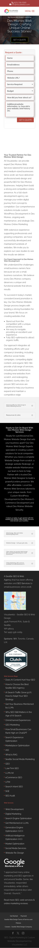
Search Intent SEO (14, 786)
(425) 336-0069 (20, 2)
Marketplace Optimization (17, 745)
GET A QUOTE (19, 39)
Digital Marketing (13, 814)
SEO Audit (10, 795)
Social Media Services (15, 848)
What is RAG (11, 754)
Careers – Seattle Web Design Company (18, 927)
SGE (7, 791)
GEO (7, 764)
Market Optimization (14, 843)
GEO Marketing (12, 725)
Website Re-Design (14, 853)
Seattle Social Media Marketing (20, 759)
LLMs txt (9, 773)
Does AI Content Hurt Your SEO (20, 680)
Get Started (14, 916)
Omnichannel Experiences (18, 720)
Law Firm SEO (12, 768)
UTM (7, 782)
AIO (7, 750)
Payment (24, 916)
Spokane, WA (10, 638)
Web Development (12, 261)
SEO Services (23, 583)
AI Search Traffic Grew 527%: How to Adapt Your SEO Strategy (18, 696)
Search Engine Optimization (18, 818)
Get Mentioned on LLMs (17, 823)
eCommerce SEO (13, 777)
